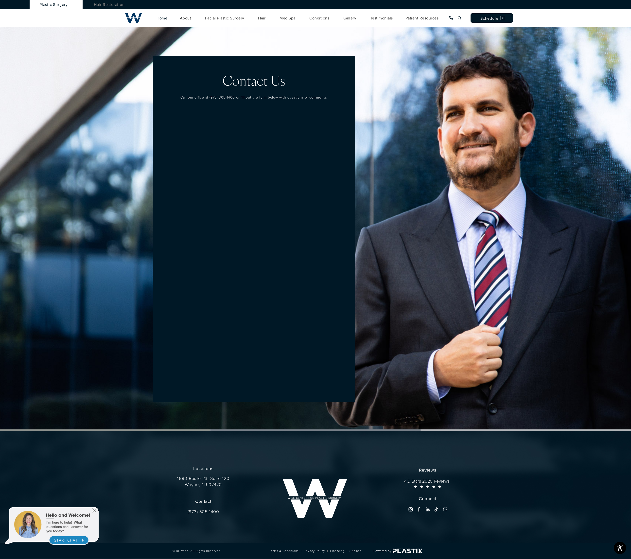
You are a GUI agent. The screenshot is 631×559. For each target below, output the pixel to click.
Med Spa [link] (288, 18)
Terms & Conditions (284, 551)
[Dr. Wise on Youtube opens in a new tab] (427, 509)
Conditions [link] (319, 18)
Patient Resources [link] (422, 18)
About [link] (185, 18)
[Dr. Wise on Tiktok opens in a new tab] (436, 509)
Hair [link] (261, 18)
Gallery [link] (349, 18)
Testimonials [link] (381, 18)
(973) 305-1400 (222, 97)
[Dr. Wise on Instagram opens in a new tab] (410, 509)
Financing (337, 551)
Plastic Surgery (53, 4)
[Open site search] (459, 18)
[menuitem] (162, 18)
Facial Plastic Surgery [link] (224, 18)
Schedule (489, 18)
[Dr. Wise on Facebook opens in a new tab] (419, 509)
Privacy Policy (314, 551)
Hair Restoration (109, 4)
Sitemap (356, 551)
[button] (94, 510)
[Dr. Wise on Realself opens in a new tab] (444, 509)
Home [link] (162, 18)
